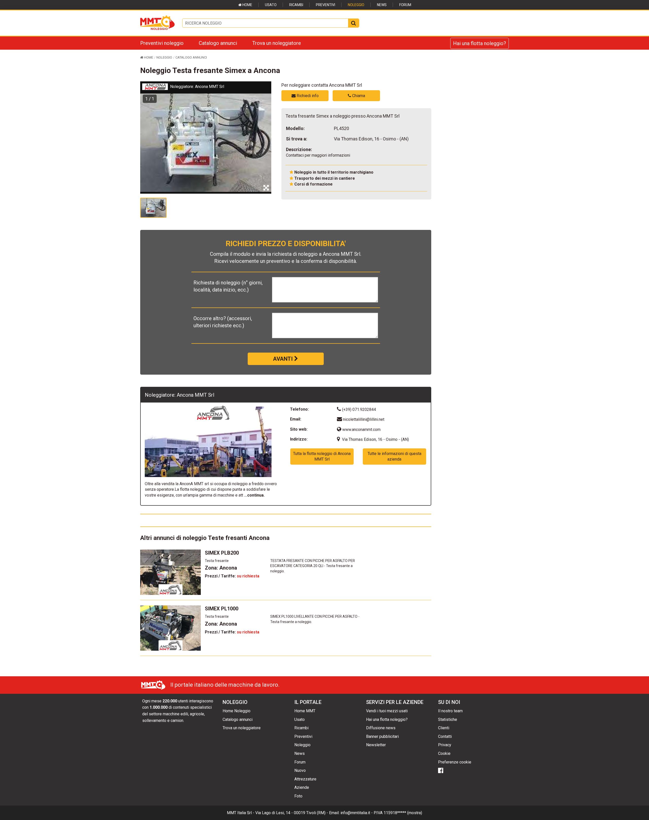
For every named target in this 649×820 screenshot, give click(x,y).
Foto (298, 796)
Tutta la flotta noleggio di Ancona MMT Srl (322, 456)
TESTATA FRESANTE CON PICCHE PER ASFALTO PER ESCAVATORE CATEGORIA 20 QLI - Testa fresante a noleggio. (312, 566)
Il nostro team (450, 710)
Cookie (444, 753)
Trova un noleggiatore (276, 43)
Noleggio (356, 5)
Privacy (444, 744)
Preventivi (325, 5)
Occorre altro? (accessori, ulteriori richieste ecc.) (222, 322)
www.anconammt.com (361, 429)
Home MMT (304, 710)
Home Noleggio (236, 710)
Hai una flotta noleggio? (479, 43)
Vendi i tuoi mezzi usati (387, 710)
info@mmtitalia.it (355, 812)
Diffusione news (380, 727)
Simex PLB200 (222, 553)
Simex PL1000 (221, 609)
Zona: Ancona (221, 568)
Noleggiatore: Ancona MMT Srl (197, 86)
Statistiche (447, 719)
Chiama (358, 95)
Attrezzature (305, 779)
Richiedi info (307, 95)
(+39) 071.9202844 (358, 409)
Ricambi (296, 5)
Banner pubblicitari (382, 736)
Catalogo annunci (218, 43)
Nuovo (300, 770)
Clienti (443, 727)
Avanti (283, 359)
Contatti (445, 736)
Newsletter (376, 744)
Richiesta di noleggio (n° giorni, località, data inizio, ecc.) (228, 286)
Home (247, 5)
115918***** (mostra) (403, 812)
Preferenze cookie (454, 762)
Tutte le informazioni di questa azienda (394, 456)
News (382, 5)
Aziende (301, 787)
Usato (271, 5)
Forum (405, 5)
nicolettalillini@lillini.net (363, 419)
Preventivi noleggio (162, 43)
